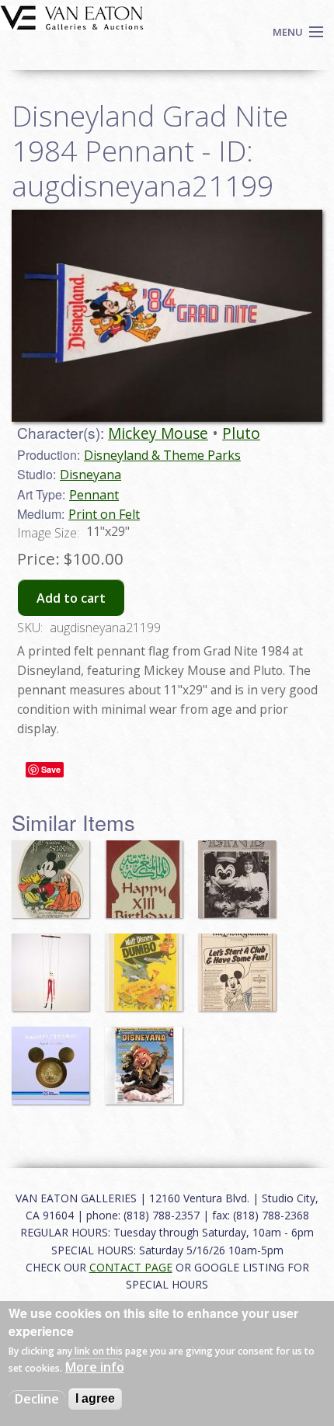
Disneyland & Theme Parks (162, 455)
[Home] (72, 16)
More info (94, 1367)
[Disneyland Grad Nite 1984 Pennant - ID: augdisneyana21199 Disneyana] (167, 314)
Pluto (241, 433)
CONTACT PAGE (130, 1267)
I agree (95, 1398)
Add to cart (71, 598)
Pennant (94, 494)
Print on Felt (104, 514)
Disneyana (90, 474)
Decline (37, 1398)
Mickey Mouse (158, 433)
